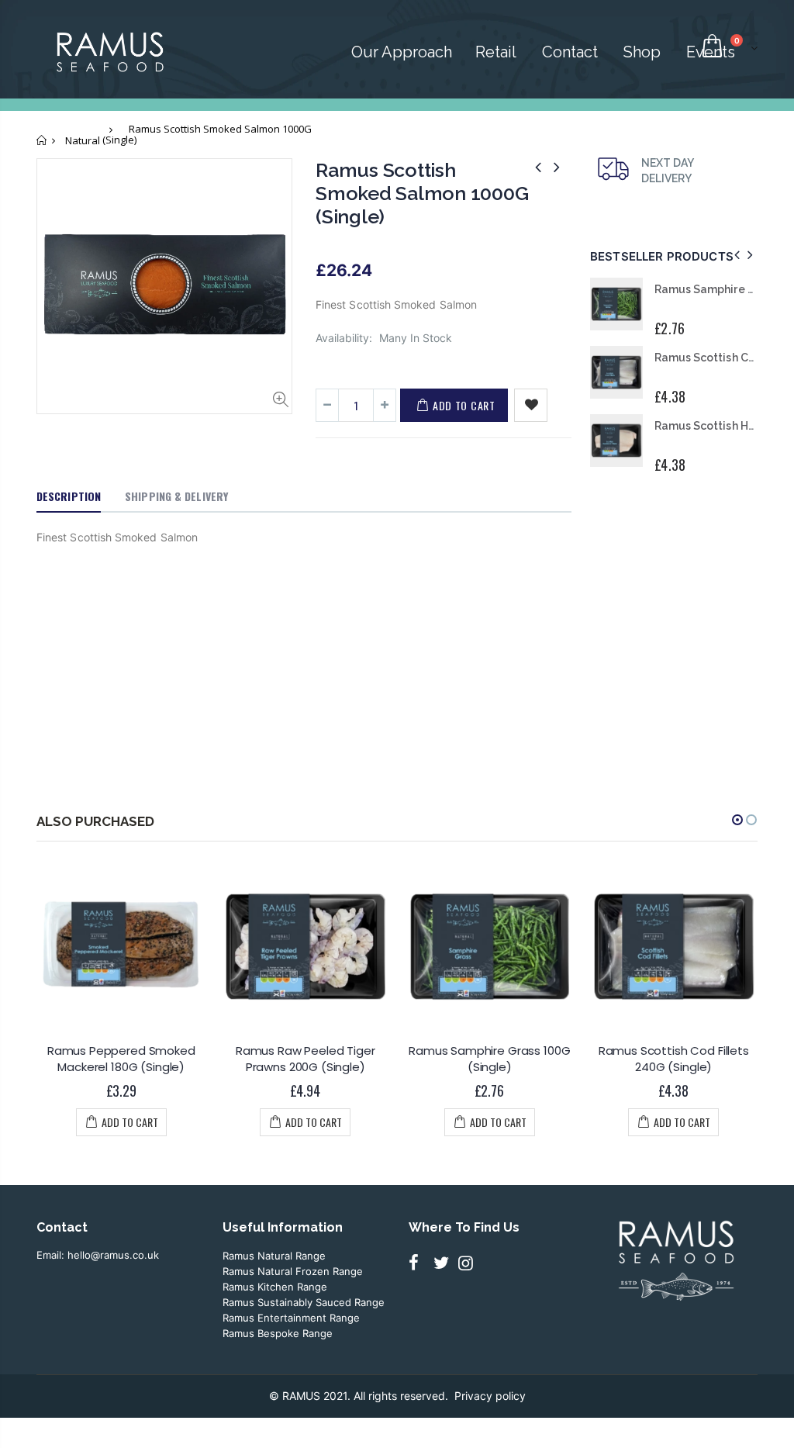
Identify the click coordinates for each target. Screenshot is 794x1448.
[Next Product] (562, 167)
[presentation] (739, 255)
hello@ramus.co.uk (111, 1255)
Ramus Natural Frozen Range (293, 1271)
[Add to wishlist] (530, 405)
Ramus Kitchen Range (275, 1286)
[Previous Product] (544, 167)
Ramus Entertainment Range (291, 1317)
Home (42, 140)
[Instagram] (469, 1262)
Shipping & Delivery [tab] (176, 496)
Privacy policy (490, 1395)
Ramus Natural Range (274, 1255)
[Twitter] (444, 1262)
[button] (737, 819)
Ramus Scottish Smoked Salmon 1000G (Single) (422, 193)
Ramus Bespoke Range (278, 1333)
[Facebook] (419, 1262)
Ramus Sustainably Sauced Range (304, 1302)
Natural (82, 140)
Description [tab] (68, 496)
